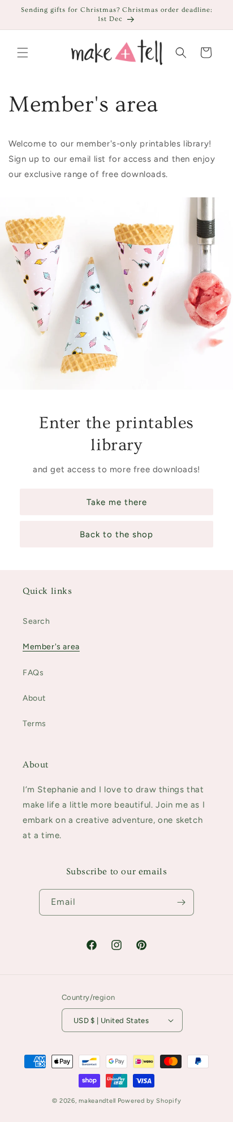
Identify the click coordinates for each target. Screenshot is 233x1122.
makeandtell (97, 1100)
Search (36, 621)
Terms (34, 723)
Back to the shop (116, 534)
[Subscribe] (181, 902)
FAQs (33, 672)
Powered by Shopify (150, 1100)
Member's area (51, 646)
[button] (22, 52)
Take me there (117, 502)
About (34, 698)
